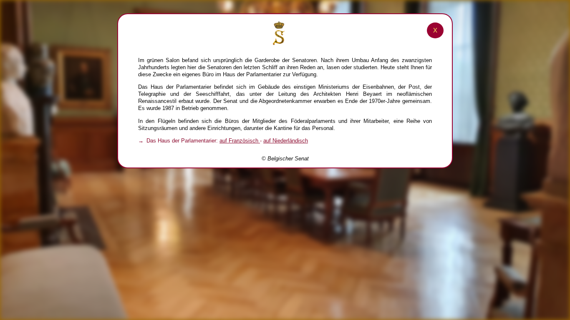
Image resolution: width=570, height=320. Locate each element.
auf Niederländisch (285, 141)
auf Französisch (239, 141)
